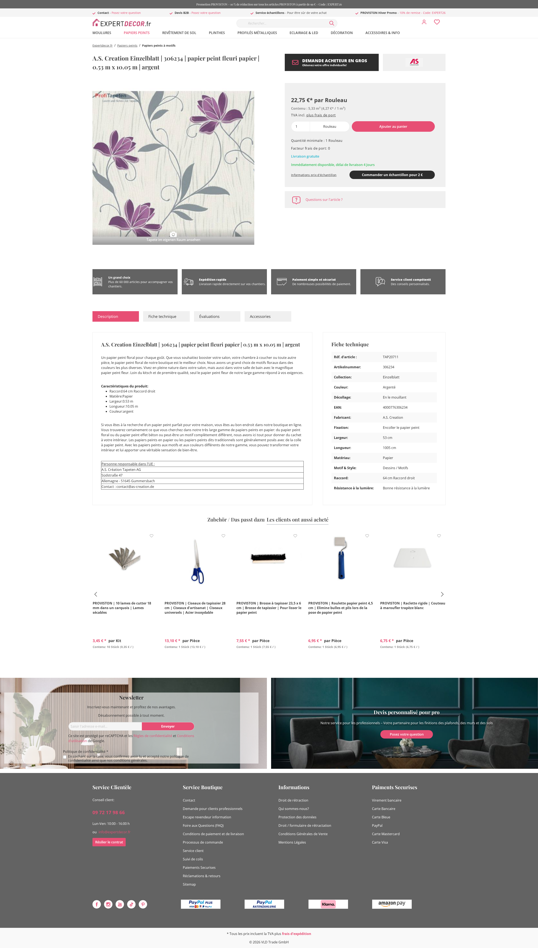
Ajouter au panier (393, 126)
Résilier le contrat (109, 842)
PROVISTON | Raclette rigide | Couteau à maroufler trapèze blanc (412, 605)
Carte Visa (380, 842)
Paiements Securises (199, 867)
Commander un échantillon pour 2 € (392, 174)
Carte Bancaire (383, 808)
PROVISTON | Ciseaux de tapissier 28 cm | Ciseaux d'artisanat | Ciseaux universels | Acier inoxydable (195, 608)
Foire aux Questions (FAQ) (203, 825)
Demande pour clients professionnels (213, 808)
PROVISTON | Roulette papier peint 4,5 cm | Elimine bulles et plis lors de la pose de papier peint (340, 608)
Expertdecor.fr (102, 45)
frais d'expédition (296, 933)
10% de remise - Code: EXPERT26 (423, 13)
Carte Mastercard (386, 834)
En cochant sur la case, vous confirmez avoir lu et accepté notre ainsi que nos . (128, 758)
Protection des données (297, 817)
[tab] (115, 316)
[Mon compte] (424, 23)
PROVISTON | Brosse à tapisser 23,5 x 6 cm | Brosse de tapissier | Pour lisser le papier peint (268, 608)
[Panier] (447, 18)
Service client (193, 850)
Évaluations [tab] (209, 316)
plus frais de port (321, 115)
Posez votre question (126, 13)
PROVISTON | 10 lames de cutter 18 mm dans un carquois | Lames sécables (122, 608)
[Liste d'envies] (437, 23)
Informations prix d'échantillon (313, 175)
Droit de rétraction (293, 800)
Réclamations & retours (201, 876)
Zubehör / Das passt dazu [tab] (236, 519)
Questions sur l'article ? (324, 199)
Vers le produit (125, 656)
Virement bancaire (386, 800)
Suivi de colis (193, 859)
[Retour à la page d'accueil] (124, 22)
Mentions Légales (292, 842)
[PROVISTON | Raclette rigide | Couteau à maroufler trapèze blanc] (412, 559)
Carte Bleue (381, 817)
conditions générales (130, 760)
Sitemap (189, 884)
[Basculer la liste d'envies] (151, 536)
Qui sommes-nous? (293, 808)
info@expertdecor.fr (115, 832)
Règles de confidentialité (152, 735)
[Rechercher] (331, 23)
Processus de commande (203, 842)
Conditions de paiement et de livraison (213, 834)
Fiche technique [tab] (162, 316)
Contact (189, 800)
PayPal (377, 825)
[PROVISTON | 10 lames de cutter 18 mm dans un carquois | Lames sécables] (125, 559)
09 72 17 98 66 (108, 812)
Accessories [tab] (260, 316)
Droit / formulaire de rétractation (304, 825)
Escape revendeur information (207, 817)
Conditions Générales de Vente (303, 834)
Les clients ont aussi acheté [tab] (297, 519)
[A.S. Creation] (414, 62)
